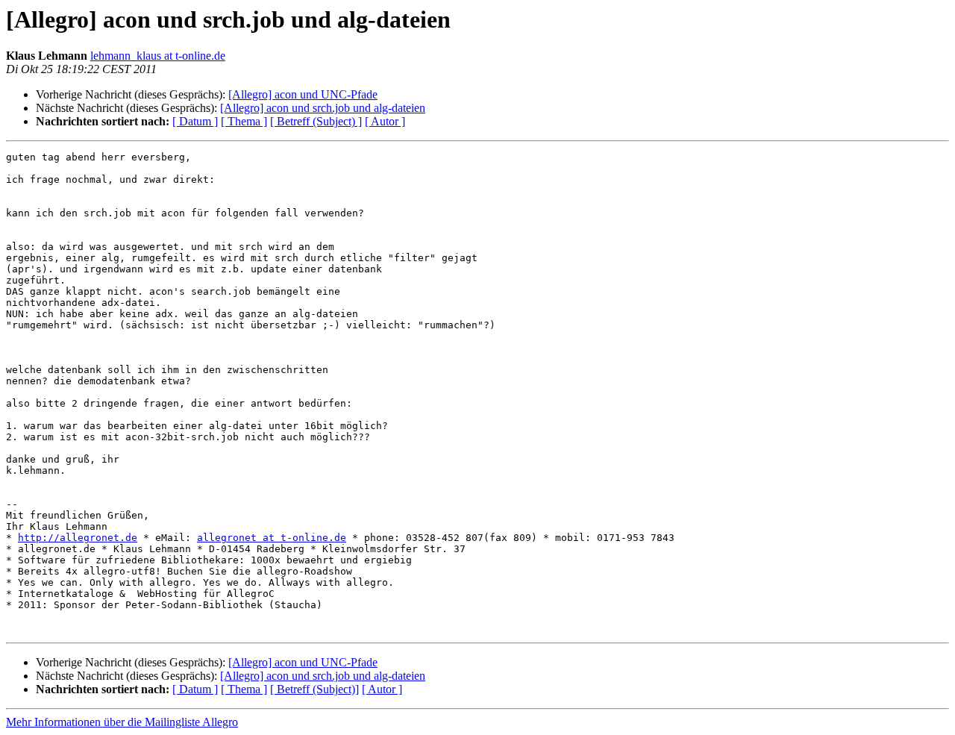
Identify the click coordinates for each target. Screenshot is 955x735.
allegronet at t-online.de (271, 537)
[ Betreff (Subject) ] (316, 121)
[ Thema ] (244, 121)
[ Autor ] (385, 121)
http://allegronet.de (77, 537)
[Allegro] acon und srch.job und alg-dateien (322, 107)
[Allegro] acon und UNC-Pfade (303, 94)
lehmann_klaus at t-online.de (157, 55)
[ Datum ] (195, 121)
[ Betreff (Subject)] (314, 689)
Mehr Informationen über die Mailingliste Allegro (122, 722)
